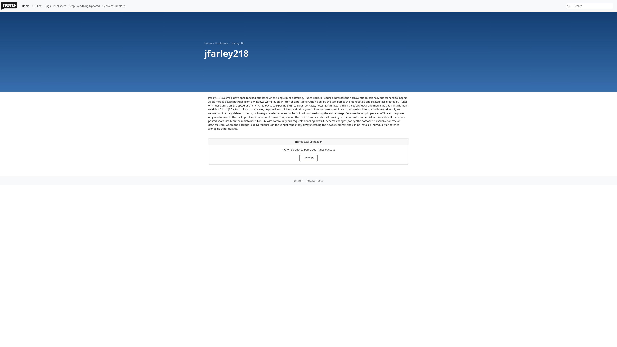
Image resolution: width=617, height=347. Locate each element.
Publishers (59, 6)
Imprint (298, 180)
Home (25, 6)
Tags (48, 6)
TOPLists (37, 6)
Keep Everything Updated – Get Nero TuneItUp (97, 6)
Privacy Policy (315, 180)
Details (308, 158)
